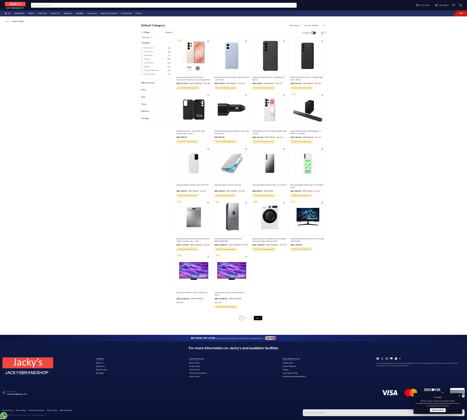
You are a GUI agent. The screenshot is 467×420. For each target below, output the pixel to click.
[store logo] (15, 5)
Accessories (92, 13)
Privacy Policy (194, 366)
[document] (437, 403)
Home (7, 21)
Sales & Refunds (65, 410)
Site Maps (100, 373)
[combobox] (163, 5)
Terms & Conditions (36, 410)
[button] (208, 41)
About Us (99, 363)
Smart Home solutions (109, 13)
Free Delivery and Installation (294, 376)
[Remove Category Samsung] (151, 37)
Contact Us (100, 366)
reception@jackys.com (17, 394)
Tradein (285, 370)
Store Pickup (194, 376)
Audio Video (42, 13)
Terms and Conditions (198, 373)
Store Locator (101, 370)
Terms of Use (194, 370)
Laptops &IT (55, 13)
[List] (325, 32)
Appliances (68, 13)
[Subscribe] (462, 412)
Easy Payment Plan (290, 373)
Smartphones (19, 13)
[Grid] (322, 33)
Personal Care (126, 13)
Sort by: (308, 25)
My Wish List (453, 5)
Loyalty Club (288, 363)
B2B (461, 13)
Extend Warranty (289, 366)
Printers (138, 13)
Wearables (80, 13)
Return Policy (194, 363)
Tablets (31, 13)
